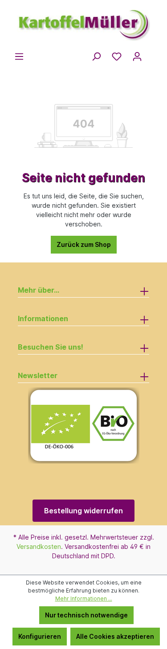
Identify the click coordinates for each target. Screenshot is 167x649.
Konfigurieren (39, 636)
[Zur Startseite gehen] (83, 21)
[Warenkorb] (152, 54)
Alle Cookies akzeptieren (115, 636)
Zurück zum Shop (84, 244)
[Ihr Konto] (137, 56)
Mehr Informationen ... (83, 598)
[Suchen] (96, 56)
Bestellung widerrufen (83, 510)
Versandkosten (38, 546)
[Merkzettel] (116, 56)
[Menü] (19, 56)
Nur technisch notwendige (86, 615)
